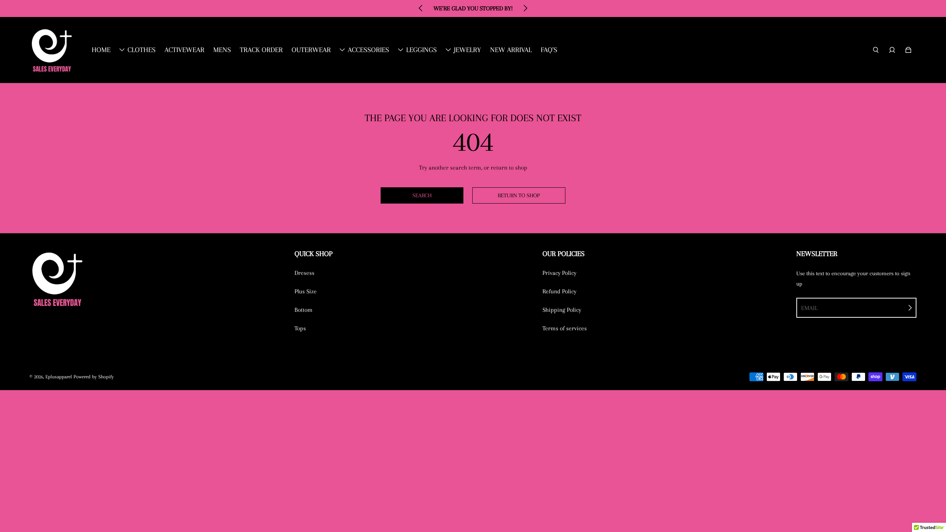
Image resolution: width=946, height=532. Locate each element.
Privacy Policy (559, 272)
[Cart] (908, 50)
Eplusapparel (58, 376)
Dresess (304, 272)
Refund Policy (559, 291)
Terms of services (564, 328)
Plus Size (306, 291)
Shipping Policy (561, 309)
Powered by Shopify (94, 376)
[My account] (892, 50)
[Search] (876, 50)
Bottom (304, 309)
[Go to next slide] (525, 8)
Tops (300, 328)
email (809, 307)
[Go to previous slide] (421, 8)
